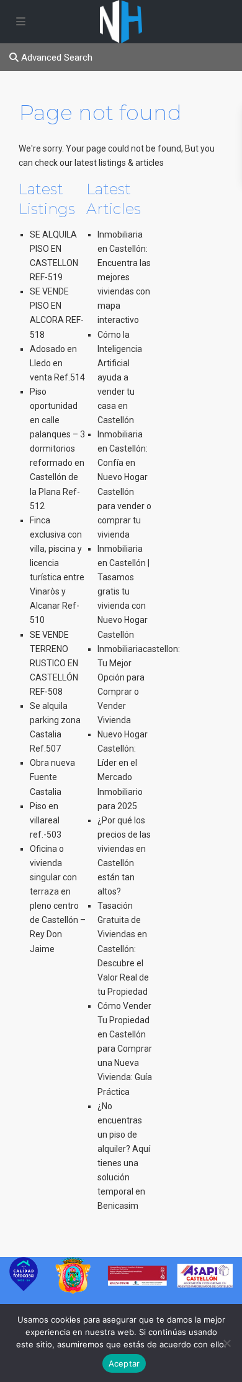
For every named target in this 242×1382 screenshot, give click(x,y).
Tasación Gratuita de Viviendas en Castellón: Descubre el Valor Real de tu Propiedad (123, 949)
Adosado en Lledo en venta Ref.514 (57, 363)
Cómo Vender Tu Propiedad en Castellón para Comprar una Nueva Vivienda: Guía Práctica (124, 1049)
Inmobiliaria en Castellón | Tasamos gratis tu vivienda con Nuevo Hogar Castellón (123, 592)
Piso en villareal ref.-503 (45, 820)
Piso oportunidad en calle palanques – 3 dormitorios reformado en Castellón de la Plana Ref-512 (57, 449)
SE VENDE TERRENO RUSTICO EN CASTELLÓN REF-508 (54, 663)
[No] (226, 1343)
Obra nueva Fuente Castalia (52, 777)
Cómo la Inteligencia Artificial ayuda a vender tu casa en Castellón (119, 378)
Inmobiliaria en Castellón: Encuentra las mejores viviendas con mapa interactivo (124, 277)
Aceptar (124, 1363)
